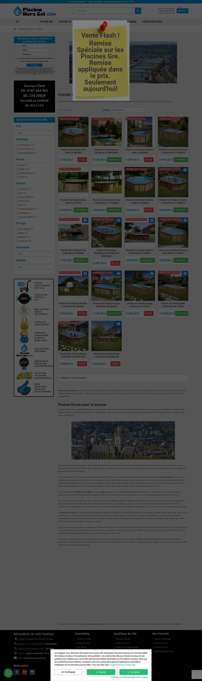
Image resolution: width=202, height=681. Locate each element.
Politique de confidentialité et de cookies (129, 677)
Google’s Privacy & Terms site (122, 665)
